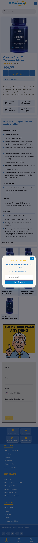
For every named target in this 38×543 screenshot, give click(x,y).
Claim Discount (19, 282)
